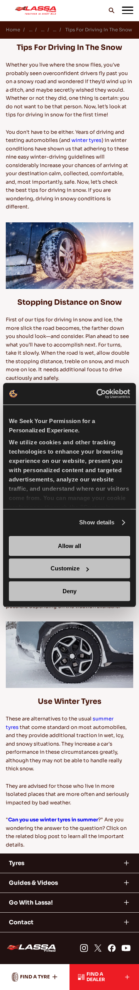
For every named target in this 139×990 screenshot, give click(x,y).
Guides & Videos (33, 882)
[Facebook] (111, 948)
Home (13, 29)
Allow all (69, 546)
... (30, 29)
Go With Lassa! (31, 902)
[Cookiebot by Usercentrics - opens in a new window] (98, 394)
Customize (65, 568)
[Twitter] (97, 948)
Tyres (16, 863)
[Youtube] (126, 948)
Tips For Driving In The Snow (98, 29)
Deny (69, 591)
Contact (21, 922)
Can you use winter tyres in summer (53, 819)
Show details (96, 522)
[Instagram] (83, 948)
